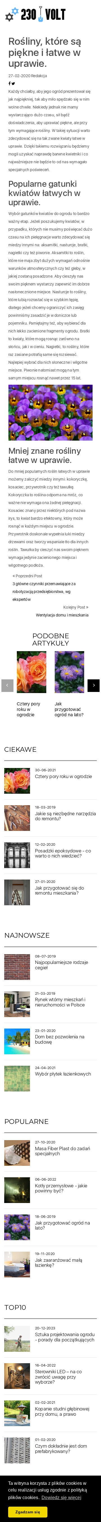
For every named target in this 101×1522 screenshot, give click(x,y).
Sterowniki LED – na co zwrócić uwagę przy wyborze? (58, 1377)
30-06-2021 (45, 770)
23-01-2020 (45, 1031)
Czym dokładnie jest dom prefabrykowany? (61, 1448)
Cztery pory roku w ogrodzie (28, 709)
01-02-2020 (45, 1440)
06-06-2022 (45, 1179)
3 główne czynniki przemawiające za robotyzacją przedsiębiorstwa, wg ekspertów (44, 592)
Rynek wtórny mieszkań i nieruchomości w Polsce (60, 1002)
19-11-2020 (45, 1254)
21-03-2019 (45, 993)
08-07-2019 (45, 956)
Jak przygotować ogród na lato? (69, 709)
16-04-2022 (45, 1365)
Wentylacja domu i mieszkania (62, 615)
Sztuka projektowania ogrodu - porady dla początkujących (65, 1337)
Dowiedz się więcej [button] (61, 1497)
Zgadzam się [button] (27, 1512)
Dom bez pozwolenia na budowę (59, 1039)
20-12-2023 (45, 1328)
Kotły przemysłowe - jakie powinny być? (61, 1188)
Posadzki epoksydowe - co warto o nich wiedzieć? (63, 853)
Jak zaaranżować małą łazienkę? (58, 1262)
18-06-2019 (45, 1216)
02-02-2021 (45, 1402)
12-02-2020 (45, 844)
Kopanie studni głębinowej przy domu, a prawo (62, 1411)
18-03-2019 (45, 807)
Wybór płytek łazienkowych (63, 1074)
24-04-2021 (45, 1068)
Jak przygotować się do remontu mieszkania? (59, 890)
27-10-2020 (45, 1142)
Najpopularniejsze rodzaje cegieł (61, 964)
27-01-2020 (45, 882)
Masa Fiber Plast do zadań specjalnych (62, 1151)
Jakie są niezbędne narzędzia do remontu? (65, 816)
